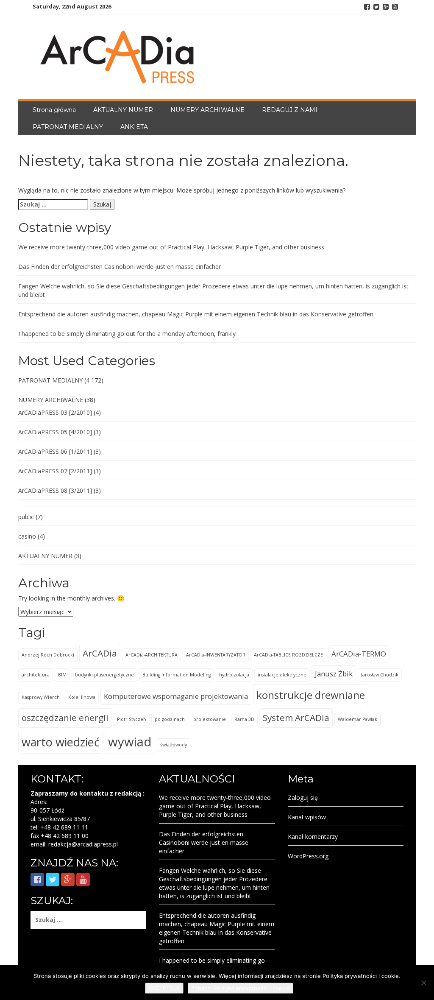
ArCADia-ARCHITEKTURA (151, 655)
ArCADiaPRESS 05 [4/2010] (55, 432)
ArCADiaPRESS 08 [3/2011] (55, 490)
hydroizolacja (234, 675)
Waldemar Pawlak (357, 719)
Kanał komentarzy (313, 836)
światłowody (173, 745)
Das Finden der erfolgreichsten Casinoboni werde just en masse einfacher (119, 267)
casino (27, 536)
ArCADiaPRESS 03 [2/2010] (55, 412)
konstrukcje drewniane (310, 695)
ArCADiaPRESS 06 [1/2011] (55, 451)
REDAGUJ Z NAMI (289, 110)
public (26, 517)
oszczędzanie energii (65, 717)
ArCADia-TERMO (358, 654)
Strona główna (54, 110)
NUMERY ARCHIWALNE (207, 110)
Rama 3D (244, 719)
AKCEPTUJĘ (164, 988)
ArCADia (100, 653)
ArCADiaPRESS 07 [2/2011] (55, 471)
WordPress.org (308, 856)
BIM (62, 675)
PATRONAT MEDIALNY (68, 127)
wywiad (130, 741)
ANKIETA (134, 127)
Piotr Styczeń (131, 719)
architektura (36, 675)
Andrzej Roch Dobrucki (48, 655)
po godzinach (170, 719)
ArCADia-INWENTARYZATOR (215, 655)
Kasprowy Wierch (41, 697)
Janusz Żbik (334, 674)
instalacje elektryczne (282, 675)
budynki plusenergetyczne (104, 675)
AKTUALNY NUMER (123, 110)
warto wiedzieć (61, 742)
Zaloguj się (303, 797)
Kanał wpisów (307, 817)
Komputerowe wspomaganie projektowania (176, 696)
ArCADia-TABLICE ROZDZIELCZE (288, 655)
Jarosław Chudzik (379, 675)
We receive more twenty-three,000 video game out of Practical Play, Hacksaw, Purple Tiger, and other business (171, 247)
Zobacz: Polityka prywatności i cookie (240, 988)
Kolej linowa (81, 697)
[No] (423, 982)
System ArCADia (296, 717)
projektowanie (209, 719)
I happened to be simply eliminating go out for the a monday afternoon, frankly (127, 334)
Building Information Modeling (176, 675)
